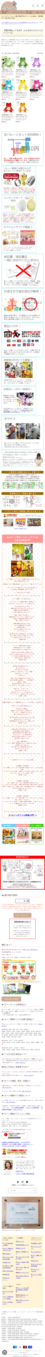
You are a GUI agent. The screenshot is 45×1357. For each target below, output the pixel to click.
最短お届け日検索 (11, 999)
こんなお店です (25, 1142)
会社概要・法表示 (37, 1243)
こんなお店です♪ (36, 1252)
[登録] (34, 1190)
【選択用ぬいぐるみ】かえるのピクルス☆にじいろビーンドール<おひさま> (22, 94)
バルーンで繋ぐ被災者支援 (25, 1174)
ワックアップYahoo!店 (8, 1146)
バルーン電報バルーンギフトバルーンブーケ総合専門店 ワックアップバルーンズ (20, 22)
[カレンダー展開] (4, 1352)
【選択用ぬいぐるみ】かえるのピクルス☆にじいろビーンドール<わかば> (22, 72)
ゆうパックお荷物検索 (33, 1107)
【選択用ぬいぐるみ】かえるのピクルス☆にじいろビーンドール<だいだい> (22, 117)
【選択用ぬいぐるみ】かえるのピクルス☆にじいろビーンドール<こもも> (36, 94)
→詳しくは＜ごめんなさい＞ (30, 949)
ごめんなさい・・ (27, 1144)
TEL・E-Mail (5, 1131)
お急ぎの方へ (7, 1262)
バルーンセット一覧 (17, 12)
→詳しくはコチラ (7, 959)
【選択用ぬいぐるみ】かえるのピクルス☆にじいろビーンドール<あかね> (7, 117)
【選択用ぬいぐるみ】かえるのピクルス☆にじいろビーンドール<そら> (7, 94)
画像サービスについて (23, 1272)
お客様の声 (5, 1144)
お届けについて (21, 1248)
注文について (20, 1241)
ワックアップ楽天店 (20, 1146)
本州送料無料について (23, 1245)
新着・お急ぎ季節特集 (5, 12)
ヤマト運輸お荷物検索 (18, 1107)
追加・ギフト (39, 12)
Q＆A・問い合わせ (8, 1271)
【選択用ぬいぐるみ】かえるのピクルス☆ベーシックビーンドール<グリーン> (8, 72)
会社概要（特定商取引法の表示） (11, 1142)
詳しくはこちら (22, 915)
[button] (33, 5)
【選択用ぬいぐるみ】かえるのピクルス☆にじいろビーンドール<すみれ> (36, 72)
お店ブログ (19, 1171)
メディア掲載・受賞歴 (15, 1144)
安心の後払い (7, 1253)
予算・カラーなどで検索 (29, 12)
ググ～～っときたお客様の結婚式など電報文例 (22, 1289)
